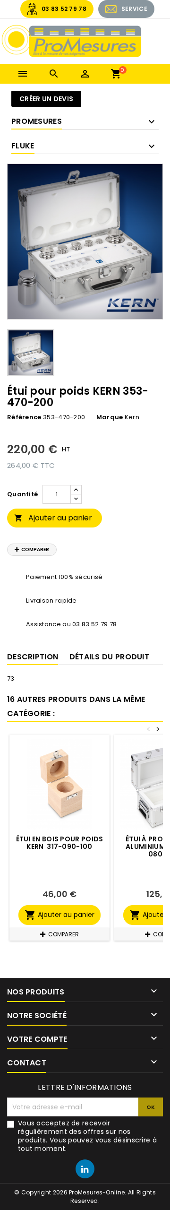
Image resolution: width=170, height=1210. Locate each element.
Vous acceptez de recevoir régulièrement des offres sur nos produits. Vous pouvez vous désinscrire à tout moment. (87, 1136)
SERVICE (134, 9)
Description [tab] (32, 656)
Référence (24, 417)
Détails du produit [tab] (109, 656)
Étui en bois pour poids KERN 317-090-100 (59, 842)
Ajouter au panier (53, 517)
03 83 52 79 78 (64, 9)
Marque (109, 417)
